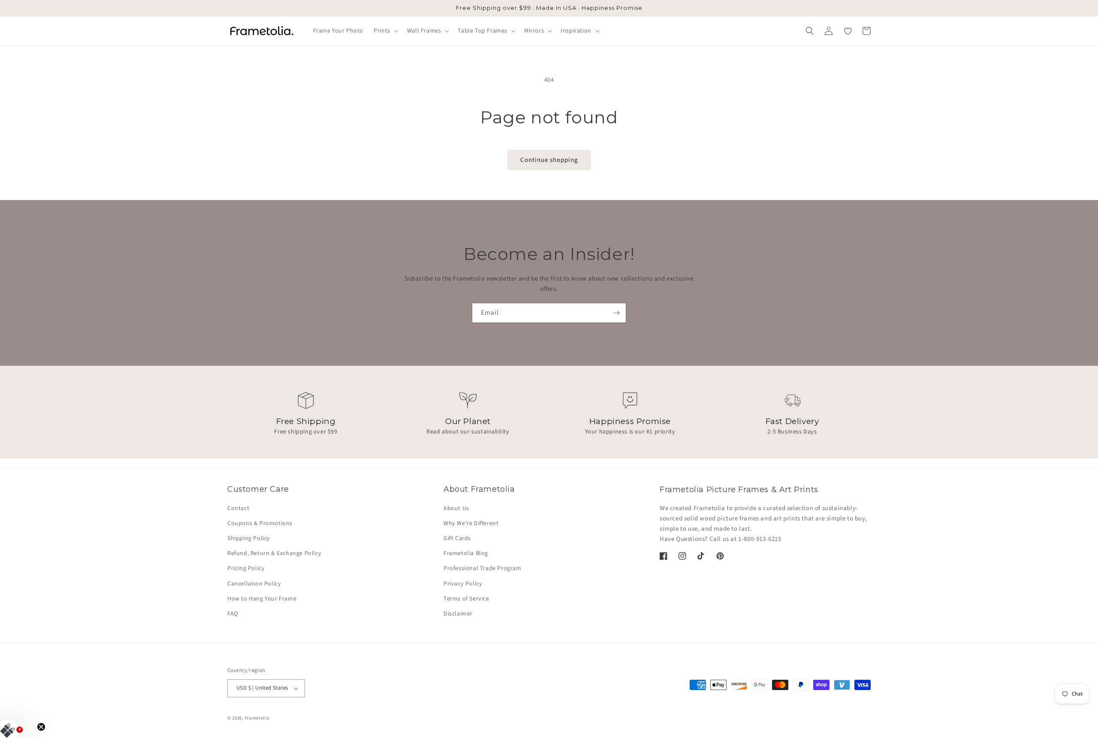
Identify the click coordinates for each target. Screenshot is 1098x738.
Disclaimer (458, 614)
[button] (385, 31)
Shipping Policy (248, 538)
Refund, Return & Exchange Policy (274, 553)
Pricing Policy (246, 568)
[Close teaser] (41, 727)
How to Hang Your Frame (261, 599)
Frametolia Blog (465, 553)
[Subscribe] (616, 313)
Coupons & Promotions (260, 523)
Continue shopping (549, 159)
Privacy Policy (462, 584)
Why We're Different (470, 523)
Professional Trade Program (482, 568)
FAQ (232, 614)
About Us (456, 508)
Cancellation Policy (254, 584)
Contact (238, 508)
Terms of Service (466, 599)
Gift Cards (457, 538)
